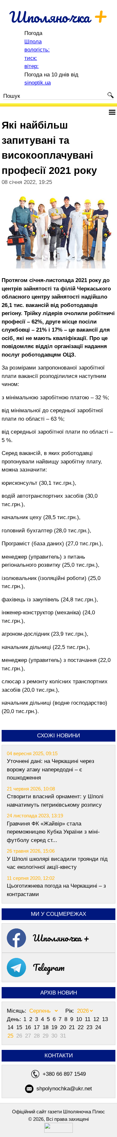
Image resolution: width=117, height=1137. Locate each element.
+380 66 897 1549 (64, 1074)
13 (105, 1019)
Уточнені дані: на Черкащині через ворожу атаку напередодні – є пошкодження (50, 769)
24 (98, 1027)
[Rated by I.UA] (58, 1131)
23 (90, 1027)
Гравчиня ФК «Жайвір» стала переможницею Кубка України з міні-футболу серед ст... (53, 832)
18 (46, 1027)
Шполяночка (58, 17)
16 (28, 1027)
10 (80, 1019)
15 (20, 1027)
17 (37, 1027)
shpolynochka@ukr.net (64, 1089)
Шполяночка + (61, 938)
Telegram (49, 967)
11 (88, 1019)
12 (97, 1019)
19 (55, 1027)
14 (11, 1027)
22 (81, 1027)
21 (72, 1027)
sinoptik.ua (37, 83)
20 (64, 1027)
